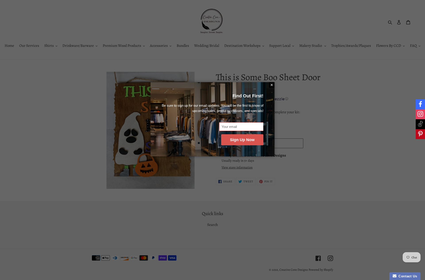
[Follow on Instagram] (420, 114)
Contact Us (406, 276)
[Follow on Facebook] (420, 104)
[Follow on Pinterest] (420, 134)
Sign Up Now (242, 140)
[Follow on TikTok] (420, 124)
